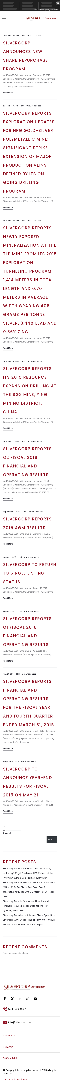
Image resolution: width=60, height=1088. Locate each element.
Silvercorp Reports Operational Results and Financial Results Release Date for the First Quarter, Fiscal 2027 (26, 906)
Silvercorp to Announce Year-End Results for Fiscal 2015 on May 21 (27, 782)
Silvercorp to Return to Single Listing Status (29, 573)
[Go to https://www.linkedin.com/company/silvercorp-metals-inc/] (20, 998)
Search (7, 833)
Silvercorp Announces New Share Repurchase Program (25, 56)
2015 (24, 35)
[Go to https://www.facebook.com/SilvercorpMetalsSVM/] (4, 998)
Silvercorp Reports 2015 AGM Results (27, 523)
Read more (8, 92)
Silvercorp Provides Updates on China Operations (29, 915)
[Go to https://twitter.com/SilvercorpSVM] (12, 998)
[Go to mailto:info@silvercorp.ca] (30, 1022)
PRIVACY (8, 1046)
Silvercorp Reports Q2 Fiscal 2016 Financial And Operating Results (27, 462)
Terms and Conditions (15, 1079)
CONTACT (9, 1035)
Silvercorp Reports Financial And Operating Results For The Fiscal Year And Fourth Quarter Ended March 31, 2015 (28, 703)
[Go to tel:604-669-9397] (30, 1009)
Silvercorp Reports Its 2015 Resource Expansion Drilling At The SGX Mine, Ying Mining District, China (30, 390)
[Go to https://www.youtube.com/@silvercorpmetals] (35, 998)
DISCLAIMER (10, 1058)
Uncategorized (35, 35)
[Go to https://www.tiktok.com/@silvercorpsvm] (27, 998)
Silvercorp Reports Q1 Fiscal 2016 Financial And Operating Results (27, 631)
